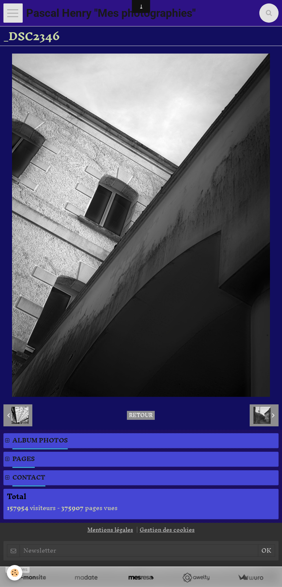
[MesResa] (140, 578)
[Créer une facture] (250, 578)
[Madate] (86, 578)
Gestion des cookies (167, 529)
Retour (141, 415)
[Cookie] (14, 572)
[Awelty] (195, 578)
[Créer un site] (31, 578)
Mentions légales (110, 529)
